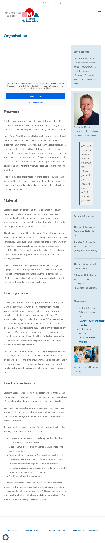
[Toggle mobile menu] (99, 12)
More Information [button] (35, 102)
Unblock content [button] (35, 96)
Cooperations (92, 530)
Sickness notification (56, 530)
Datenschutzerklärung (32, 530)
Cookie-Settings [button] (78, 530)
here (76, 83)
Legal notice (12, 530)
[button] (5, 537)
